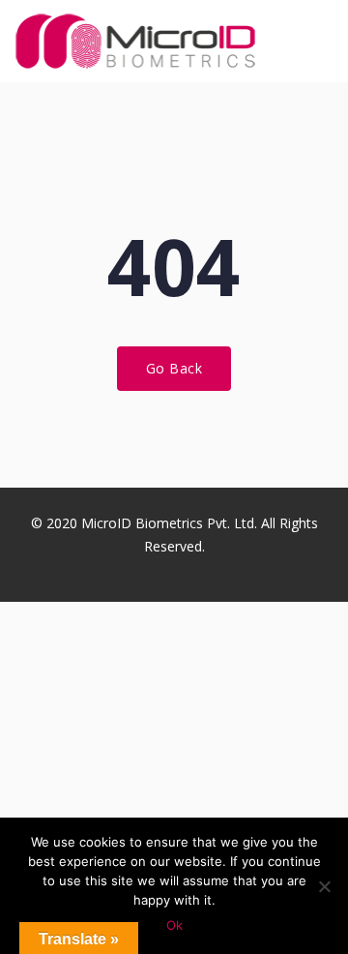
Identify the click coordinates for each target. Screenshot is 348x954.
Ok (174, 925)
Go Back (174, 368)
